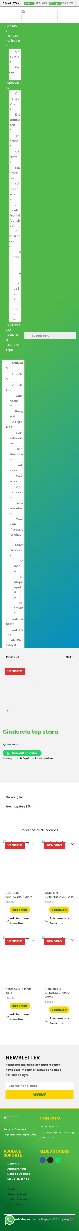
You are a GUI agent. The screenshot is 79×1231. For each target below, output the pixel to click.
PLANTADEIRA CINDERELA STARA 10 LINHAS (57, 992)
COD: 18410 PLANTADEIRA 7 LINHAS (19, 894)
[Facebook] (43, 1160)
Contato (13, 337)
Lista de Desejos (18, 1174)
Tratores (14, 141)
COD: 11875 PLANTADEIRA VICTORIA (59, 894)
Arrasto (17, 259)
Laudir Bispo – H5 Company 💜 (52, 1219)
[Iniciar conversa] (10, 1220)
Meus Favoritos (18, 1179)
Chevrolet (14, 57)
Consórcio (13, 327)
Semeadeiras (14, 191)
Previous (12, 657)
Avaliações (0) (19, 806)
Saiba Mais (19, 910)
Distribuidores (15, 122)
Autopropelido (17, 286)
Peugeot (15, 72)
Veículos (13, 43)
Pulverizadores (14, 238)
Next (69, 657)
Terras (12, 36)
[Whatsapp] (58, 1160)
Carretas (14, 157)
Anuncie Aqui (13, 347)
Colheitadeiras (15, 101)
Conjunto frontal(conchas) (15, 215)
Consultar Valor (24, 753)
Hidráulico (17, 311)
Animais (11, 28)
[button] (13, 356)
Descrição (14, 797)
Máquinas (12, 85)
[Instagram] (50, 1160)
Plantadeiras (15, 173)
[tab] (39, 797)
